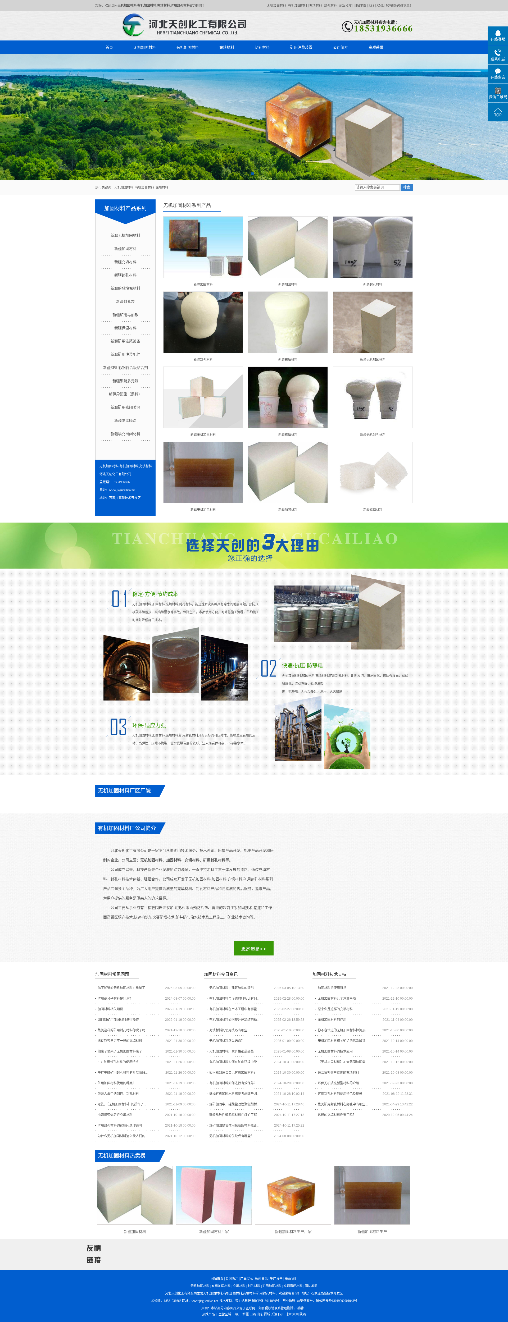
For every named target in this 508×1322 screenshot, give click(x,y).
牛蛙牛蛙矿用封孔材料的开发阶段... (123, 1072)
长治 (274, 1314)
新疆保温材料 (125, 328)
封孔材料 (330, 5)
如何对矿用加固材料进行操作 (118, 1020)
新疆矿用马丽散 (125, 315)
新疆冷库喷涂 (125, 421)
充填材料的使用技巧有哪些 (228, 1030)
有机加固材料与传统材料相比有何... (234, 998)
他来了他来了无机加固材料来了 (120, 1051)
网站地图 (360, 5)
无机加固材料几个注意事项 (337, 998)
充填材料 (315, 5)
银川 (238, 1314)
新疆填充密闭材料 (125, 434)
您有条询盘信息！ (399, 5)
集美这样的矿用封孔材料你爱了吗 (121, 1030)
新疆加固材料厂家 (214, 1232)
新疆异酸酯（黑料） (125, 394)
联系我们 (291, 1278)
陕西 (303, 1314)
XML (380, 5)
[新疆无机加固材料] (373, 322)
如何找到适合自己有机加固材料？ (233, 1072)
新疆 (245, 1314)
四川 (281, 1314)
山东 (260, 1314)
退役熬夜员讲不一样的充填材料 (120, 1041)
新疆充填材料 (125, 262)
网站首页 (217, 1278)
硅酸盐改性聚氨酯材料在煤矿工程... (234, 1115)
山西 (253, 1314)
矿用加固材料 (272, 1286)
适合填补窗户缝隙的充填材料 (338, 1072)
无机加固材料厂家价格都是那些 (231, 1051)
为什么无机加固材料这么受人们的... (123, 1136)
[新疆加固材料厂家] (214, 1195)
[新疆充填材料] (288, 322)
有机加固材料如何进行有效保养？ (233, 1083)
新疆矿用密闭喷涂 (125, 407)
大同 (295, 1314)
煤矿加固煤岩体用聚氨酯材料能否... (234, 1125)
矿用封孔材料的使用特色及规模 (340, 1094)
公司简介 (340, 47)
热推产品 (208, 1314)
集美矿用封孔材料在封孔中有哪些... (343, 1104)
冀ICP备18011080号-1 (267, 1301)
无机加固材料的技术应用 (335, 1051)
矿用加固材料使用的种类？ (117, 1083)
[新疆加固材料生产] (372, 1195)
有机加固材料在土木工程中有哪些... (234, 1009)
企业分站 (345, 5)
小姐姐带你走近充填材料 (115, 1115)
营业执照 (289, 1301)
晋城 (267, 1314)
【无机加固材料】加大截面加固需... (343, 1062)
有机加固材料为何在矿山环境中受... (234, 1062)
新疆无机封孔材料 (372, 435)
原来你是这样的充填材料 (335, 1009)
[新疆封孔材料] (373, 247)
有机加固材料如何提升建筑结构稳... (234, 1020)
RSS (371, 5)
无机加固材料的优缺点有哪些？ (231, 1136)
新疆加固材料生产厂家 (293, 1232)
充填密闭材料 (293, 1286)
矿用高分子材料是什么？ (115, 998)
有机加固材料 (297, 5)
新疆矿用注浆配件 (125, 354)
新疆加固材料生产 (372, 1232)
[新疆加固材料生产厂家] (293, 1195)
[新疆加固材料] (203, 247)
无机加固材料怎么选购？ (226, 1041)
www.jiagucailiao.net (205, 1301)
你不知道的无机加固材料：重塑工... (123, 988)
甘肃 (288, 1314)
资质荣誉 (376, 47)
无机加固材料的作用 (332, 1020)
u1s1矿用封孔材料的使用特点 (118, 1062)
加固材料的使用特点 (332, 988)
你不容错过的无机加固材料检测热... (343, 1030)
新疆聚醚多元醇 (125, 381)
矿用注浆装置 (301, 47)
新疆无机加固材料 (125, 235)
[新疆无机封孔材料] (373, 397)
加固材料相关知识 (110, 1009)
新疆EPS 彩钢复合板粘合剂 (125, 368)
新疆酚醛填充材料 (125, 288)
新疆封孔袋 (125, 302)
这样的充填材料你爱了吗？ (337, 1115)
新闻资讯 (261, 1278)
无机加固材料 (276, 5)
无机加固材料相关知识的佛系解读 (341, 1041)
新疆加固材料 (125, 249)
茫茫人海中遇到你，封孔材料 (118, 1094)
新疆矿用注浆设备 (125, 341)
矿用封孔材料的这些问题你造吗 (120, 1125)
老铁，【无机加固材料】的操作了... (122, 1104)
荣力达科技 (243, 1301)
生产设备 (276, 1278)
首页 (109, 47)
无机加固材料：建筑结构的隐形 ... (233, 988)
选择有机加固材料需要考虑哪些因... (234, 1094)
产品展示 (246, 1278)
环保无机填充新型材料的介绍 (338, 1083)
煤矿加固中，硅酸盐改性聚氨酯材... (234, 1104)
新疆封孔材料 (125, 275)
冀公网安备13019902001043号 (336, 1301)
